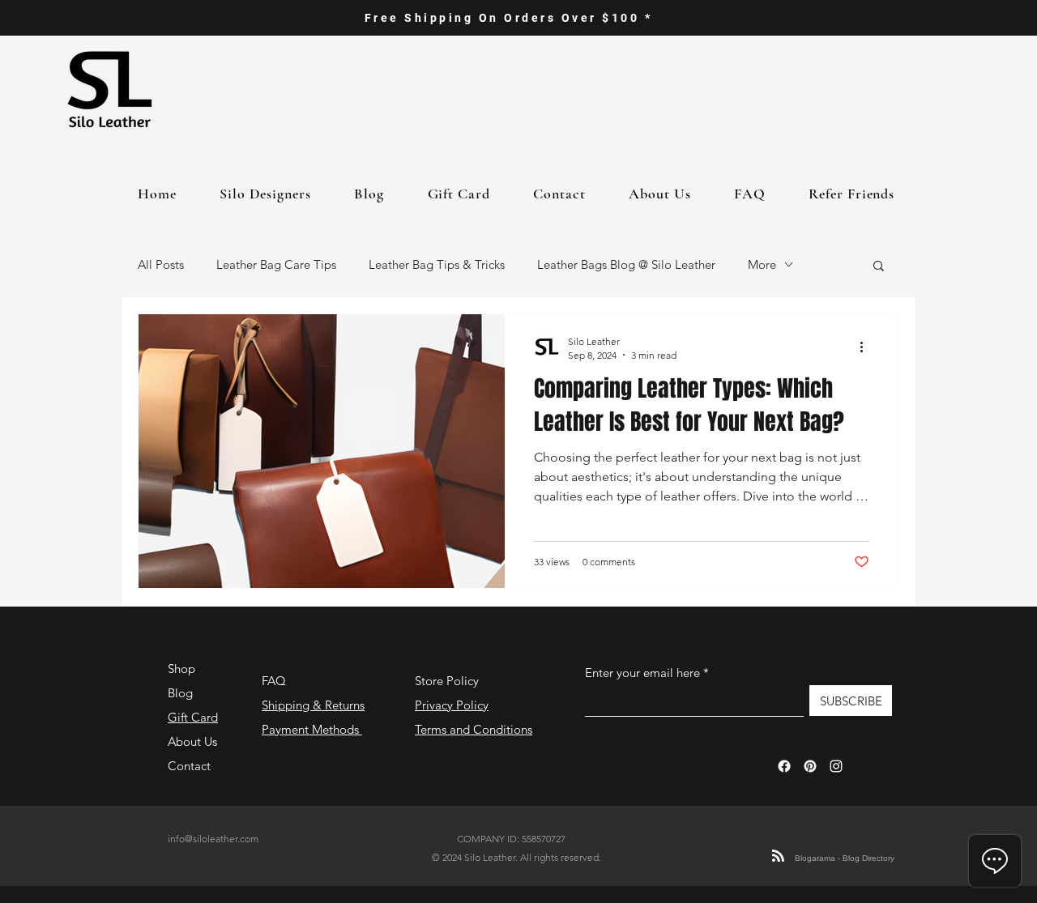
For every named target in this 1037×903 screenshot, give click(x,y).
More (762, 264)
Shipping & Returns (313, 705)
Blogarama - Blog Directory (844, 858)
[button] (878, 266)
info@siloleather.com (213, 839)
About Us (192, 741)
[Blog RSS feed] (778, 856)
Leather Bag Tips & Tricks (437, 264)
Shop (181, 668)
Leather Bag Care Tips (276, 264)
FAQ (274, 680)
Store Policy (447, 680)
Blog (180, 693)
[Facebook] (784, 766)
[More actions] (867, 347)
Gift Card (193, 717)
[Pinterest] (810, 766)
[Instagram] (836, 766)
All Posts (161, 264)
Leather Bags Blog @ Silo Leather (626, 264)
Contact (189, 765)
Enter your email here (642, 673)
